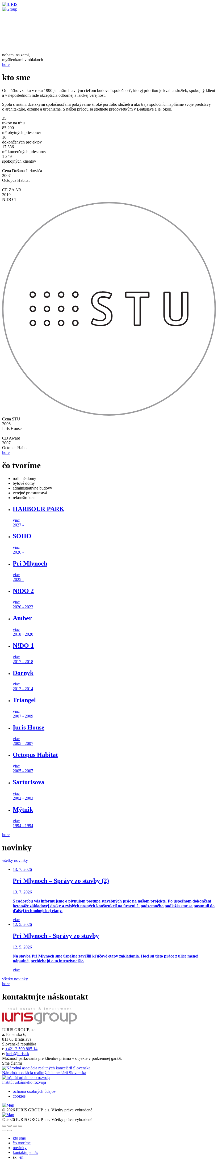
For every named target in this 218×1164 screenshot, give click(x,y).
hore (6, 64)
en (21, 1157)
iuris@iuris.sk (17, 1053)
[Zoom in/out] (20, 1126)
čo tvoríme (22, 1143)
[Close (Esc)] (4, 1126)
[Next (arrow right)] (9, 1130)
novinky (20, 1147)
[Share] (9, 1126)
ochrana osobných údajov (34, 1091)
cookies (19, 1096)
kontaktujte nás (25, 1152)
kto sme (19, 1138)
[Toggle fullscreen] (15, 1126)
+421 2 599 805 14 (21, 1049)
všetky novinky (15, 860)
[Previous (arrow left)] (4, 1130)
